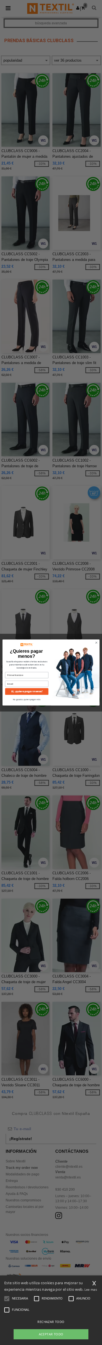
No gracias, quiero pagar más (27, 699)
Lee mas (90, 1289)
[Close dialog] (96, 643)
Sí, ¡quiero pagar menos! (27, 691)
